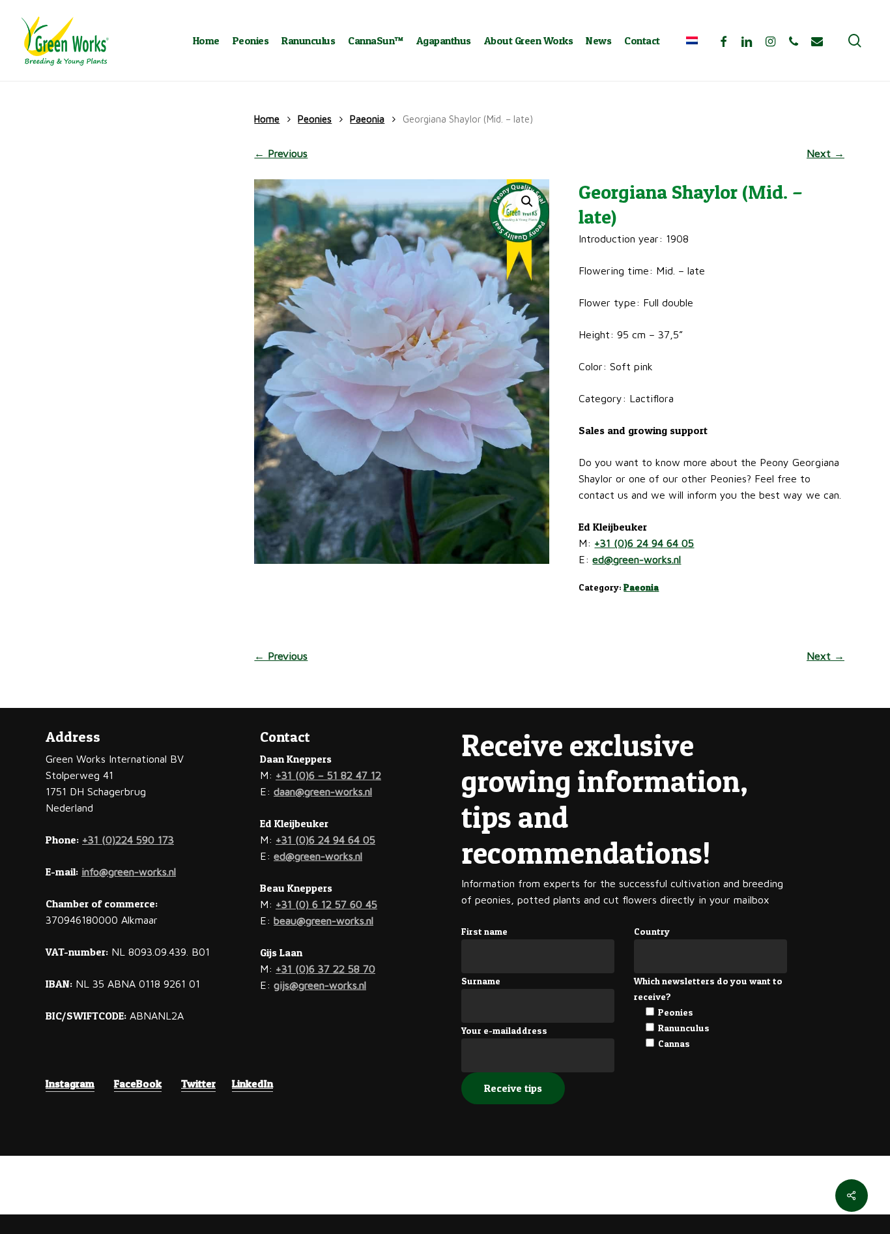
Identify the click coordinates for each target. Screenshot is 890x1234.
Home (267, 119)
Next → (825, 153)
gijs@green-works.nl (320, 985)
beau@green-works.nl (323, 920)
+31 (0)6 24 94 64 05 (644, 543)
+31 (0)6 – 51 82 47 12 (328, 775)
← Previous (281, 153)
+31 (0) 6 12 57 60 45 (326, 904)
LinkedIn (252, 1083)
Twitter (198, 1083)
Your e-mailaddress (504, 1030)
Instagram (70, 1083)
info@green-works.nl (128, 871)
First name (484, 931)
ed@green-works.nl (636, 559)
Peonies (315, 119)
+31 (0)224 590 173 (128, 839)
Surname (480, 980)
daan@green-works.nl (323, 791)
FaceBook (138, 1083)
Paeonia (367, 119)
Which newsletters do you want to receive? (708, 988)
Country (652, 931)
